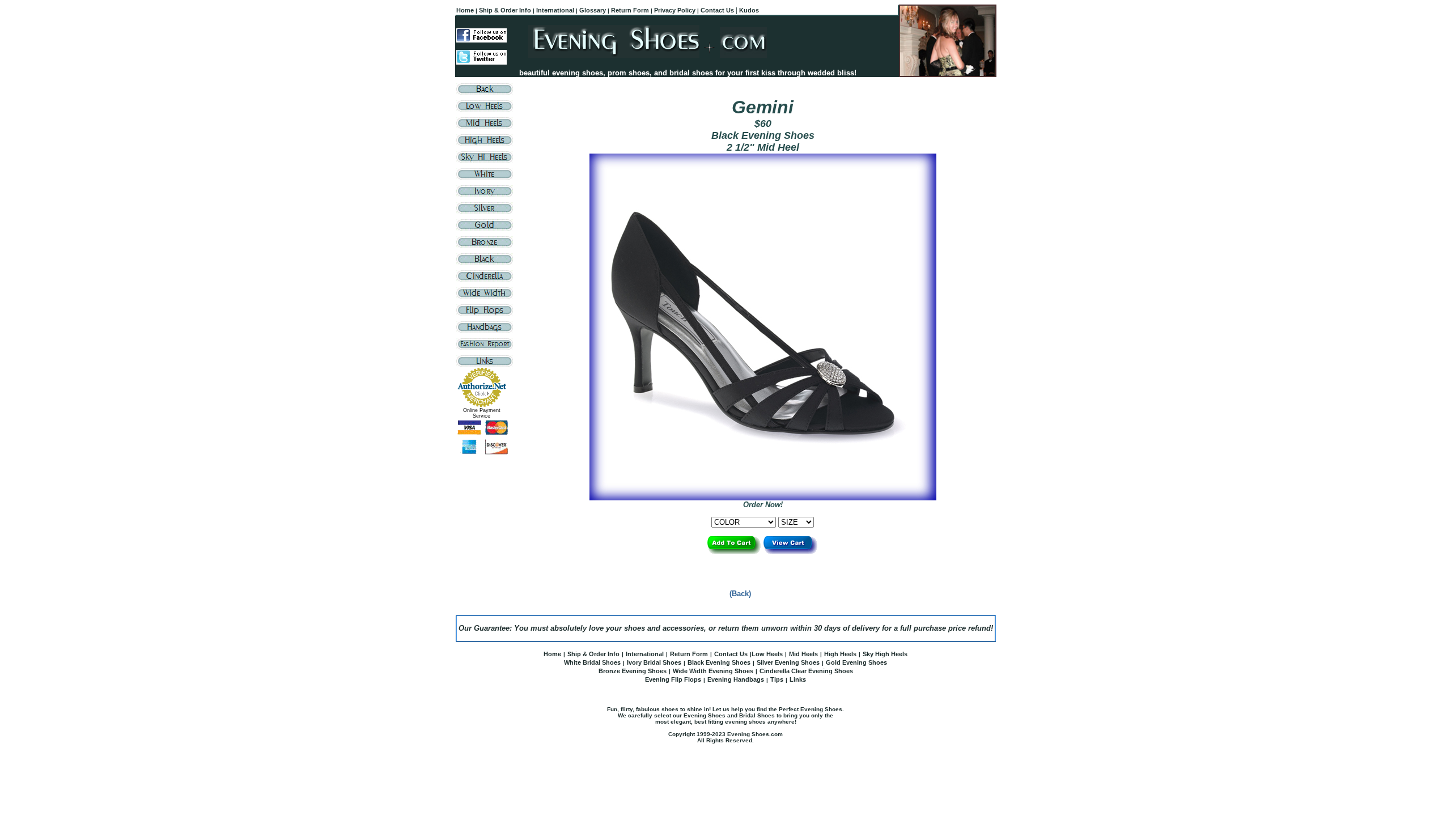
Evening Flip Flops (673, 679)
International (645, 654)
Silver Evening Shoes (788, 662)
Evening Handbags (735, 679)
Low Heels (767, 654)
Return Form (689, 654)
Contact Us (731, 654)
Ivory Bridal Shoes (654, 662)
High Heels (840, 654)
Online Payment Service (481, 413)
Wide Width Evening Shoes (713, 671)
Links (798, 679)
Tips (776, 679)
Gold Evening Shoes (856, 662)
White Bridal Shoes (592, 662)
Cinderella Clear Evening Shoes (806, 671)
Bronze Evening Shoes (633, 671)
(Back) (740, 593)
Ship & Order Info (593, 654)
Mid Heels (803, 654)
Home (552, 654)
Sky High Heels (885, 654)
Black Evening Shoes (719, 662)
